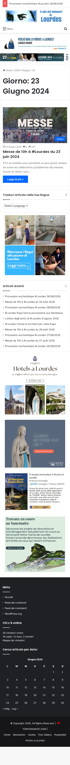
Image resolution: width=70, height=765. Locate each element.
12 (26, 687)
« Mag (6, 708)
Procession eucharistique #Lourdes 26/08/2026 (32, 346)
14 (44, 687)
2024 (17, 70)
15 (53, 687)
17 (7, 695)
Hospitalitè (60, 734)
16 (62, 687)
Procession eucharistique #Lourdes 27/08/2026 (32, 335)
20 (35, 695)
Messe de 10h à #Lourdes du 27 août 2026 (30, 340)
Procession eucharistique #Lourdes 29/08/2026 (32, 296)
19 (26, 695)
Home (8, 70)
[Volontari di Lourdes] (35, 16)
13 (35, 687)
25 (16, 702)
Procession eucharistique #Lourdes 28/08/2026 (36, 3)
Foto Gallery (45, 734)
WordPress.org (13, 613)
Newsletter (19, 734)
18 (16, 695)
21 (44, 695)
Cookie (32, 734)
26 (25, 702)
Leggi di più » (15, 179)
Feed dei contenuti (15, 602)
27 (35, 702)
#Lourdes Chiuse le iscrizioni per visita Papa (30, 324)
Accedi (9, 597)
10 (7, 687)
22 (53, 695)
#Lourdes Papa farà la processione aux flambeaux (34, 312)
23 (62, 695)
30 (62, 702)
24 (7, 702)
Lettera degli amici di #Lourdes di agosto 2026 (32, 318)
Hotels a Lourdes (35, 740)
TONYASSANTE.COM (34, 729)
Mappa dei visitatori (14, 640)
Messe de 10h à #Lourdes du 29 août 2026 (30, 301)
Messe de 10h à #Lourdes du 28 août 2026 (30, 329)
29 (53, 702)
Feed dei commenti (16, 608)
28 (44, 702)
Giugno (26, 70)
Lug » (15, 708)
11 (17, 687)
